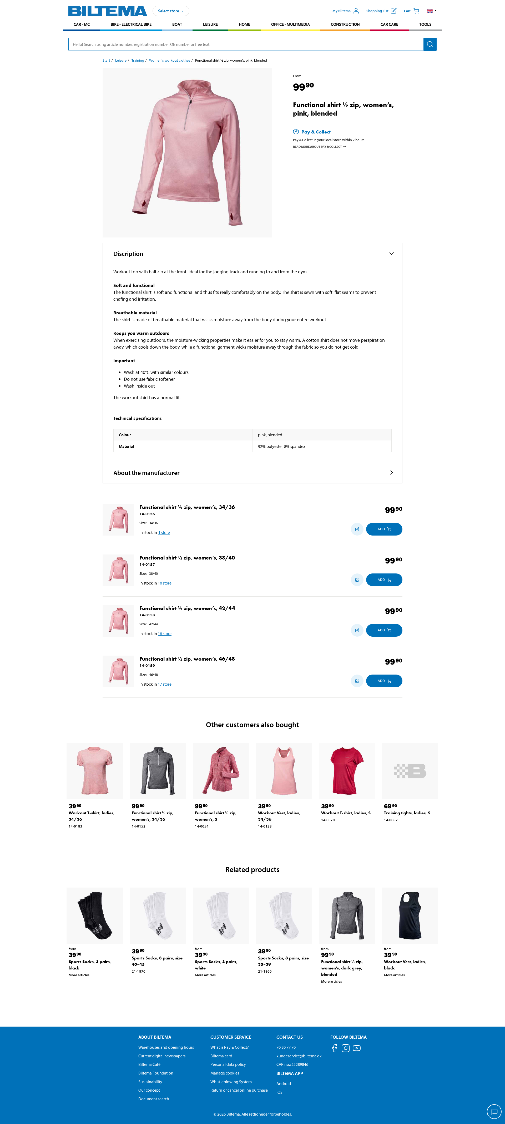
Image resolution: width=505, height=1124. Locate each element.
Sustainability (150, 1081)
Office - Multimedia (290, 24)
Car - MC (82, 24)
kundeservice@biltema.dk (299, 1055)
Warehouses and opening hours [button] (166, 1047)
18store (164, 633)
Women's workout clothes (169, 60)
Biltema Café (149, 1064)
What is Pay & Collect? (229, 1047)
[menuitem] (81, 25)
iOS (279, 1092)
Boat (177, 24)
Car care (389, 24)
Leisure (210, 24)
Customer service (230, 1037)
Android (283, 1083)
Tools (425, 24)
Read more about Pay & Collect (317, 146)
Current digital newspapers (161, 1055)
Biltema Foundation (155, 1073)
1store (164, 532)
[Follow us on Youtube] (356, 1051)
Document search (153, 1098)
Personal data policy (228, 1064)
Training (138, 60)
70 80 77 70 (286, 1047)
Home (244, 24)
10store (164, 583)
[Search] (430, 44)
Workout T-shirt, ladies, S (346, 813)
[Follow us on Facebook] (334, 1049)
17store (164, 684)
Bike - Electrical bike (131, 24)
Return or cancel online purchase (239, 1090)
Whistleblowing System (231, 1081)
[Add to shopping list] (357, 529)
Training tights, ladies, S (407, 813)
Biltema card (221, 1055)
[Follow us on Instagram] (345, 1049)
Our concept (149, 1090)
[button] (431, 10)
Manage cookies (224, 1073)
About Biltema (154, 1037)
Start (106, 60)
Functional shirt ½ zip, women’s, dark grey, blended (342, 968)
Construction (345, 24)
